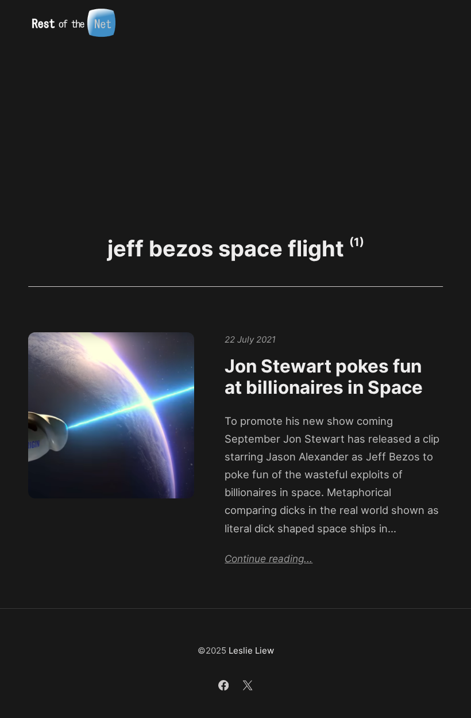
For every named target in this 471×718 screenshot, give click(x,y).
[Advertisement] (235, 132)
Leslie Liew (251, 650)
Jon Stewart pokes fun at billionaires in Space (324, 377)
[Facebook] (225, 687)
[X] (247, 687)
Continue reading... (268, 558)
